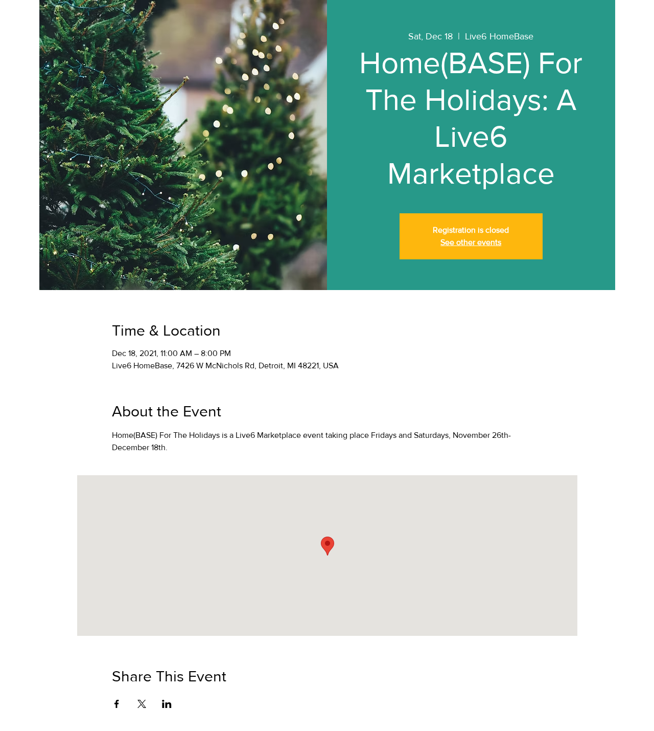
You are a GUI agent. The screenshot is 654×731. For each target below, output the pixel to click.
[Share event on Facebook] (117, 704)
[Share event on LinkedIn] (167, 704)
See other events (470, 242)
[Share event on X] (142, 704)
